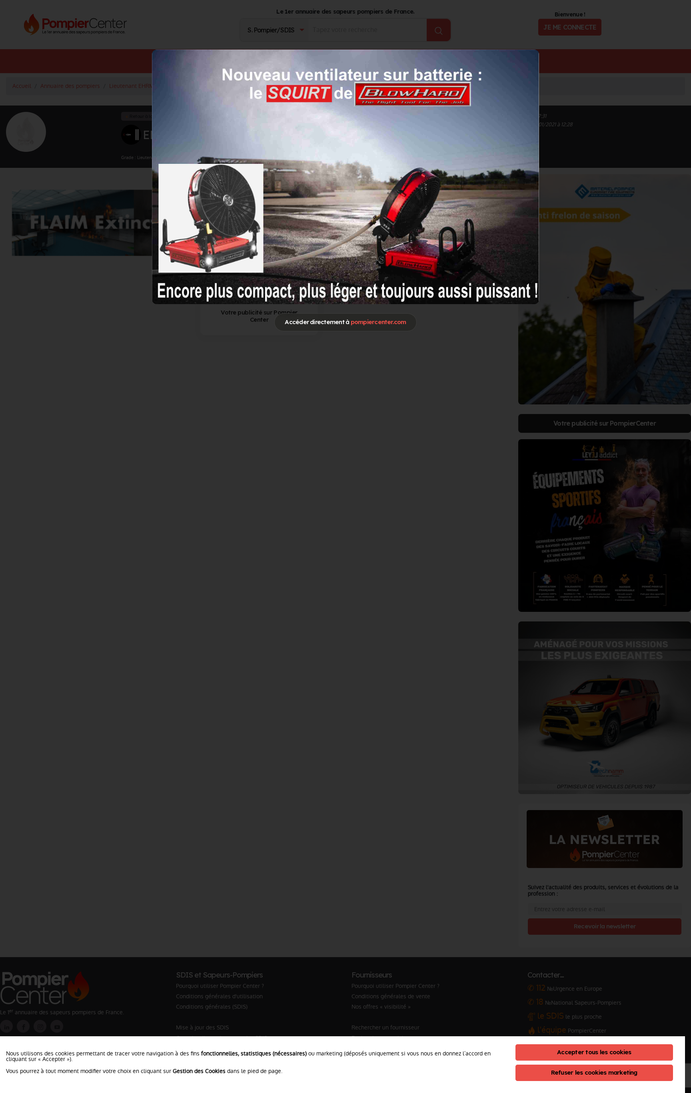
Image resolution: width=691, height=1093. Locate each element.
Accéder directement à (345, 322)
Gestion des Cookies (199, 1071)
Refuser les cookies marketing (594, 1072)
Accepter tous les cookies (594, 1052)
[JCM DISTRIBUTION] (345, 176)
